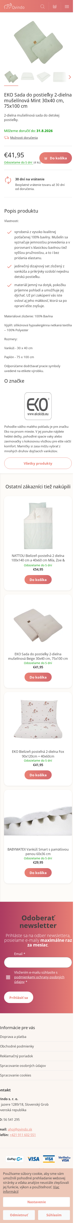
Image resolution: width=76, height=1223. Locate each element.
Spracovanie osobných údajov (23, 1065)
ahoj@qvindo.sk (20, 1129)
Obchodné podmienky (17, 1046)
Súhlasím (54, 1215)
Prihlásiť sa (18, 997)
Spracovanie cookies (15, 1075)
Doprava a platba (13, 1036)
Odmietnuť (19, 1215)
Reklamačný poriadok (16, 1056)
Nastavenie (36, 1202)
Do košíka (58, 158)
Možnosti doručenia (24, 138)
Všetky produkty (38, 463)
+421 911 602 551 (23, 1135)
